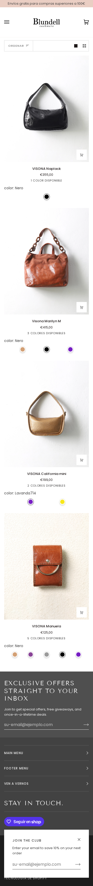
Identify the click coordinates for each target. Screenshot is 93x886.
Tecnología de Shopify (25, 878)
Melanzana (30, 654)
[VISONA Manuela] (46, 566)
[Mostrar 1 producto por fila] (76, 46)
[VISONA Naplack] (46, 109)
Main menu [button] (13, 753)
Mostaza (62, 502)
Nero (46, 196)
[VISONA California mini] (46, 414)
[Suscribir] (74, 864)
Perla (46, 654)
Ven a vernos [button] (16, 783)
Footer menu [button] (16, 768)
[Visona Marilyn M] (46, 261)
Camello (22, 349)
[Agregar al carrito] (81, 155)
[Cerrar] (81, 837)
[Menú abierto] (12, 22)
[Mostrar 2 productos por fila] (84, 46)
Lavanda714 (70, 349)
